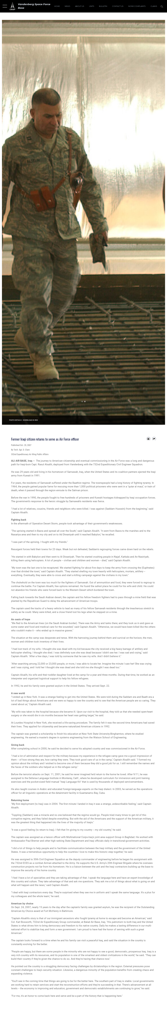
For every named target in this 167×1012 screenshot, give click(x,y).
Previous (10, 222)
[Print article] (148, 439)
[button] (4, 6)
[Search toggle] (162, 6)
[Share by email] (154, 439)
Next (157, 222)
